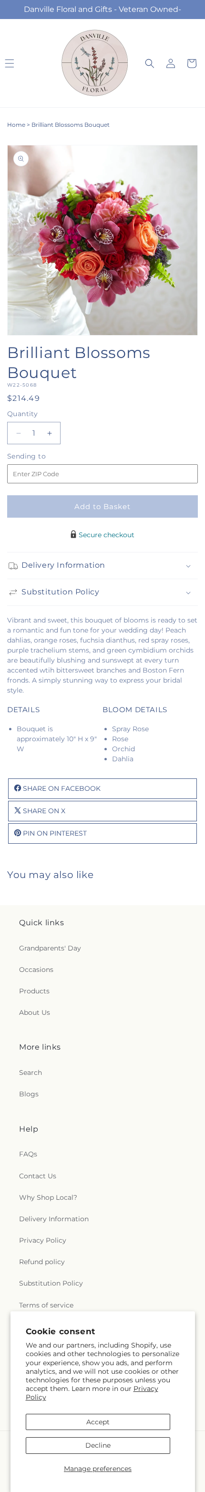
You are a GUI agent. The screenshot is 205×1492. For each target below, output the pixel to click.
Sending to (40, 456)
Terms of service (46, 1305)
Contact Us (37, 1176)
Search (30, 1072)
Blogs (29, 1094)
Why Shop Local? (48, 1197)
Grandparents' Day (50, 948)
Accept (98, 1422)
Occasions (36, 969)
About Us (34, 1012)
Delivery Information (54, 1219)
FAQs (28, 1154)
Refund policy (42, 1261)
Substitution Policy (51, 1283)
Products (34, 991)
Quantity (22, 413)
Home (16, 124)
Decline (98, 1445)
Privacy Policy (42, 1240)
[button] (149, 63)
